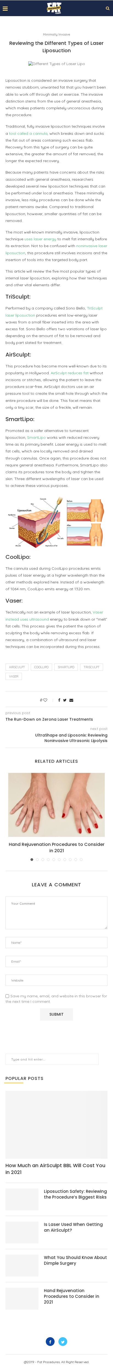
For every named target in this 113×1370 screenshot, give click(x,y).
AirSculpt (17, 667)
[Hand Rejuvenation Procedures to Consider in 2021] (56, 805)
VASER (13, 676)
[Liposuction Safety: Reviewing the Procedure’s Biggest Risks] (21, 1199)
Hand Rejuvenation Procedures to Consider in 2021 (56, 847)
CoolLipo (41, 667)
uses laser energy (40, 238)
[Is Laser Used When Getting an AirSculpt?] (21, 1232)
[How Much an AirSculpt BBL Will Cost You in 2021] (56, 1125)
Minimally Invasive (56, 34)
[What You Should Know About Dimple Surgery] (21, 1265)
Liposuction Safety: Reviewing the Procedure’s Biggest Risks (75, 1194)
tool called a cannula (28, 133)
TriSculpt (92, 667)
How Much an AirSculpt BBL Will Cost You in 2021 (55, 1169)
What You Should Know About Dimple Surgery (75, 1260)
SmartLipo (36, 437)
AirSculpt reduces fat (70, 372)
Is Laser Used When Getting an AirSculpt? (73, 1227)
